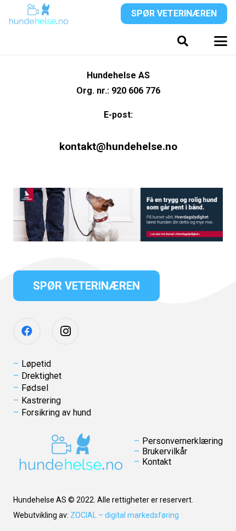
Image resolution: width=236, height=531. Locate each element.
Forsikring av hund (56, 412)
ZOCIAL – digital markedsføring (124, 515)
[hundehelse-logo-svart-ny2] (39, 14)
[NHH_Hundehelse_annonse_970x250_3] (118, 214)
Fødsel (34, 388)
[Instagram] (65, 331)
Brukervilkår (164, 451)
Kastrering (41, 400)
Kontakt (156, 462)
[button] (183, 41)
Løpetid (36, 364)
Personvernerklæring (182, 441)
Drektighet (41, 376)
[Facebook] (27, 331)
